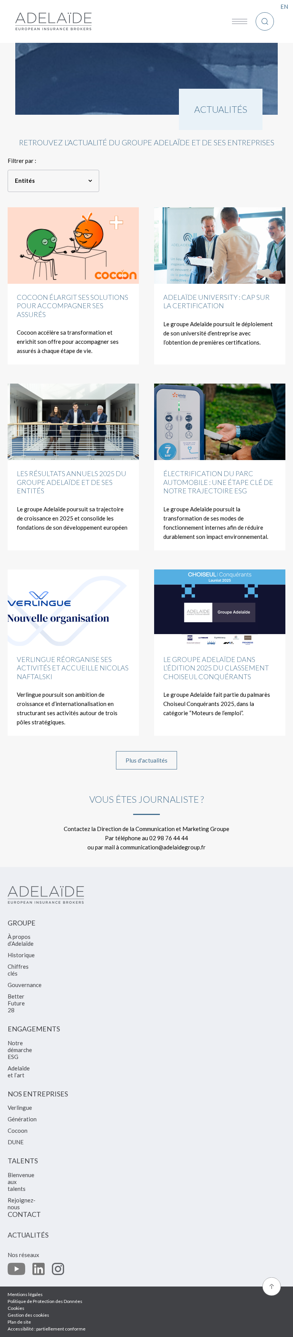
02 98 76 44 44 (168, 837)
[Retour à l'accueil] (53, 21)
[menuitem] (21, 926)
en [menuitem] (284, 6)
